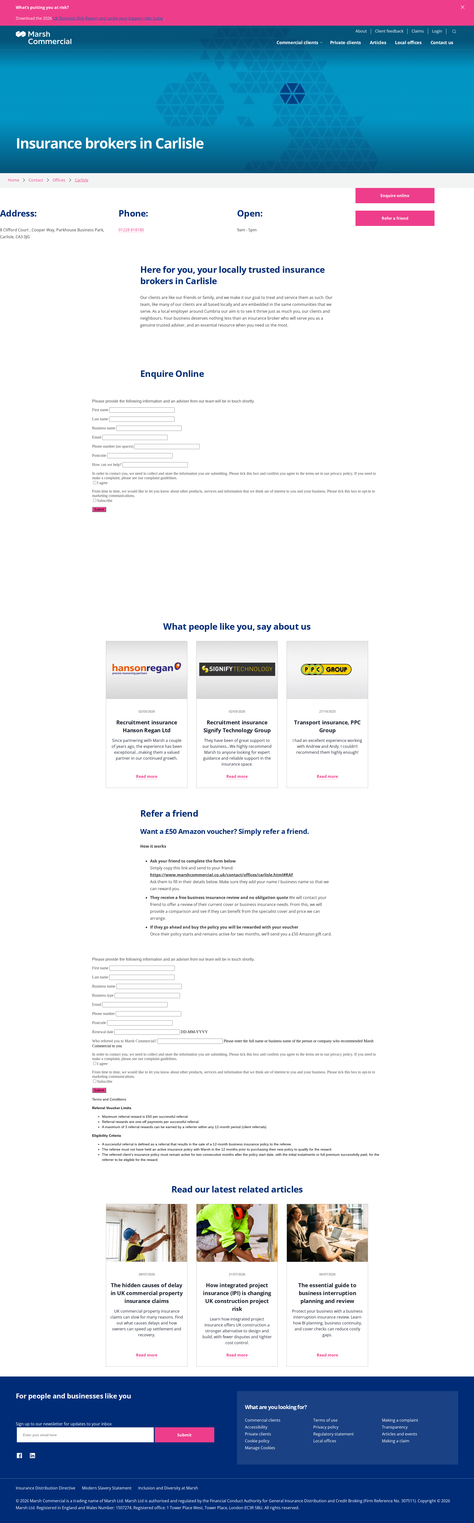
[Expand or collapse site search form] (454, 31)
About (361, 31)
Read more (146, 776)
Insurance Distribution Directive (45, 1488)
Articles (378, 42)
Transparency (395, 1427)
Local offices (408, 42)
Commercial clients (297, 42)
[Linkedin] (32, 1455)
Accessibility (256, 1427)
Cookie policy (257, 1441)
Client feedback (389, 31)
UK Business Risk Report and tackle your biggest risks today (108, 18)
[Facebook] (19, 1455)
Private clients (345, 42)
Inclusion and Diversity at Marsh (168, 1488)
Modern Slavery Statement (107, 1488)
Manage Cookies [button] (260, 1447)
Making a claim (395, 1441)
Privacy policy (325, 1427)
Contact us (442, 42)
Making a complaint (400, 1420)
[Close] (463, 7)
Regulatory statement (333, 1434)
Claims (418, 31)
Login (437, 31)
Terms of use (325, 1420)
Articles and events (399, 1434)
